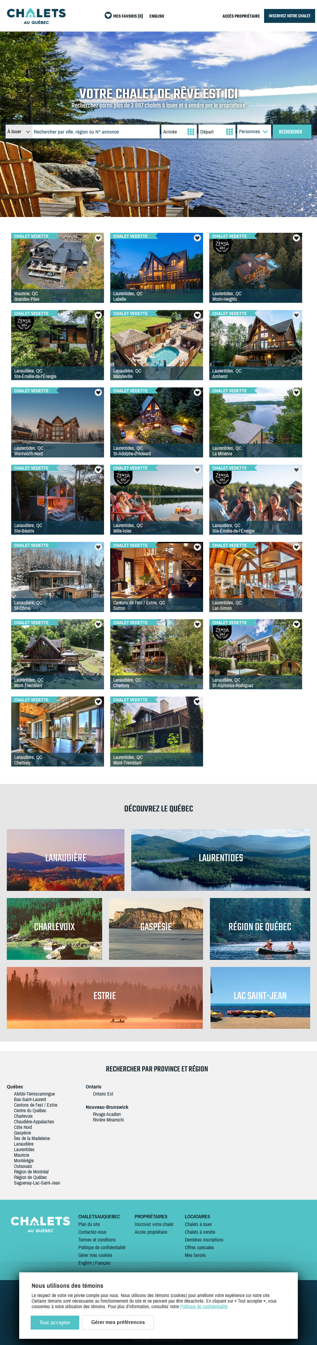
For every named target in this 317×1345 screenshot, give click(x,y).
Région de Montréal (31, 1171)
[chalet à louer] (36, 22)
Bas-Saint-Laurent (30, 1099)
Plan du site (89, 1224)
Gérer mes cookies (95, 1255)
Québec (15, 1086)
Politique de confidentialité (101, 1247)
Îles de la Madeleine (32, 1138)
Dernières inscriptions (204, 1239)
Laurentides (24, 1149)
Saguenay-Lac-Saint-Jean (37, 1182)
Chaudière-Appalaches (34, 1121)
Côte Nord (23, 1127)
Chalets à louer (198, 1224)
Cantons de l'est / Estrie (35, 1105)
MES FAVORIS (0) (128, 16)
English (85, 1263)
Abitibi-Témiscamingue (34, 1093)
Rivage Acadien (107, 1114)
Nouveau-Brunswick (107, 1107)
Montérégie (24, 1160)
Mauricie (21, 1155)
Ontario (94, 1086)
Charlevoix (23, 1116)
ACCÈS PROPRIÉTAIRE (241, 16)
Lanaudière (23, 1144)
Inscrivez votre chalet (154, 1224)
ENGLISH (157, 16)
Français (103, 1263)
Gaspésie (22, 1132)
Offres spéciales (199, 1247)
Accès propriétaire (151, 1232)
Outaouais (23, 1166)
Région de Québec (30, 1177)
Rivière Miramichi (108, 1119)
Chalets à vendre (200, 1232)
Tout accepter (55, 1323)
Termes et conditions (97, 1239)
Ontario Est (103, 1093)
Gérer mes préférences (118, 1322)
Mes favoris (195, 1255)
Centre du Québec (30, 1110)
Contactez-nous (92, 1232)
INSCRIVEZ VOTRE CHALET (289, 16)
